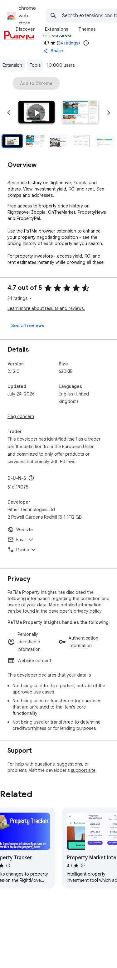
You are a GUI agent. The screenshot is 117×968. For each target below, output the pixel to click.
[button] (36, 112)
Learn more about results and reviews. (46, 308)
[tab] (25, 29)
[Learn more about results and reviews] (31, 478)
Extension (12, 65)
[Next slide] (108, 113)
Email (21, 539)
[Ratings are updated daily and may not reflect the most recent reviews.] (86, 43)
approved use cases (33, 692)
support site (83, 770)
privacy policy (87, 611)
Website (24, 529)
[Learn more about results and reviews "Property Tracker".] (7, 865)
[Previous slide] (8, 113)
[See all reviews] (27, 325)
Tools (35, 65)
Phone (22, 549)
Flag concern (20, 416)
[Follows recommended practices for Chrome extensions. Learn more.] (44, 35)
